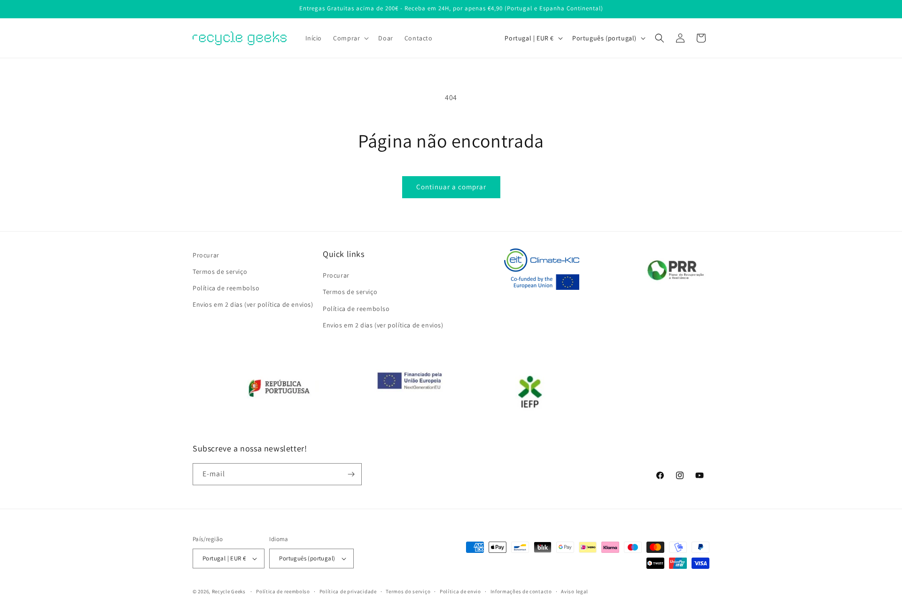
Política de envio (460, 591)
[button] (350, 38)
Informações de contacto (521, 591)
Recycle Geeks (229, 591)
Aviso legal (574, 591)
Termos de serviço (220, 271)
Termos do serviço (408, 591)
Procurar (206, 255)
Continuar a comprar (451, 186)
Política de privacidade (348, 591)
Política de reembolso (226, 288)
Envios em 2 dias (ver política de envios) (253, 304)
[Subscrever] (351, 474)
